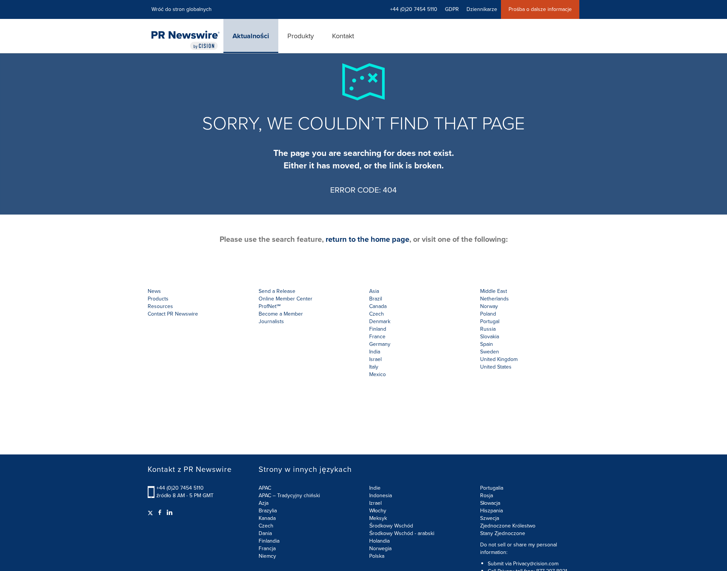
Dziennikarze (481, 9)
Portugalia (491, 488)
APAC (265, 488)
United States (496, 367)
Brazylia (268, 511)
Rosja (486, 495)
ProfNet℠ (270, 306)
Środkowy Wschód (391, 526)
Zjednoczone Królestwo (507, 526)
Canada (378, 306)
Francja (267, 548)
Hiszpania (491, 511)
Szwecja (489, 518)
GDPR (452, 9)
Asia (374, 291)
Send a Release (277, 291)
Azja (263, 503)
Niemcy (267, 556)
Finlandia (269, 541)
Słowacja (490, 503)
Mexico (377, 374)
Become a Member (281, 314)
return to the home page (367, 239)
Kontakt (343, 36)
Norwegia (380, 548)
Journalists (271, 321)
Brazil (375, 299)
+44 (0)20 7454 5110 (180, 488)
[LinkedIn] (170, 513)
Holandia (379, 541)
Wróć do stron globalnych (181, 9)
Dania (265, 533)
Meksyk (378, 518)
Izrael (375, 503)
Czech (266, 526)
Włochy (377, 511)
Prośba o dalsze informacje (540, 9)
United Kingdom (499, 359)
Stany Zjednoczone (502, 533)
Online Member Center (285, 299)
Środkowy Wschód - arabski (401, 533)
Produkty (300, 36)
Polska (376, 556)
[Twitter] (151, 513)
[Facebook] (159, 513)
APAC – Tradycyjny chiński (289, 495)
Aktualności (250, 36)
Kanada (267, 518)
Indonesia (380, 495)
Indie (375, 488)
